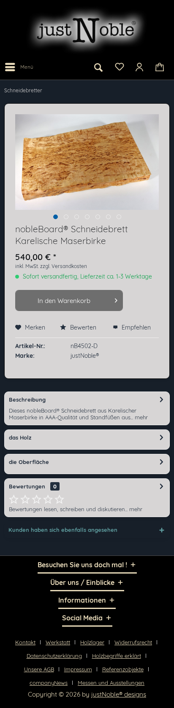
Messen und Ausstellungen (111, 682)
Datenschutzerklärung (54, 655)
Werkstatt (58, 642)
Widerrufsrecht (133, 642)
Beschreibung (27, 399)
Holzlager (92, 642)
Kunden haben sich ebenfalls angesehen (62, 529)
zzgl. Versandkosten (63, 266)
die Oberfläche (29, 462)
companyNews (49, 682)
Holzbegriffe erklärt (116, 655)
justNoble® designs (118, 694)
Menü (26, 67)
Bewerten (83, 327)
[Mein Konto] (139, 67)
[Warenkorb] (160, 67)
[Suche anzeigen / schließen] (98, 67)
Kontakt (25, 642)
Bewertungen (27, 486)
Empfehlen (135, 327)
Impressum (78, 669)
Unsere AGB (39, 669)
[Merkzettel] (119, 66)
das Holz (20, 437)
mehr (140, 417)
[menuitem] (19, 67)
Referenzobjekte (123, 669)
